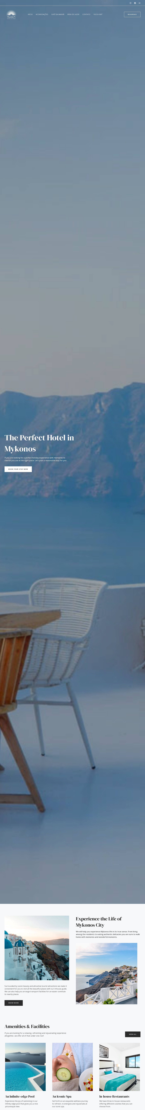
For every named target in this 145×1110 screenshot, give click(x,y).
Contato (86, 14)
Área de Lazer (73, 14)
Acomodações (42, 14)
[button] (132, 14)
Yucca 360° (97, 14)
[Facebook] (135, 3)
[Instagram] (130, 3)
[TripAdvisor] (139, 3)
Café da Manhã (57, 14)
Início (30, 14)
